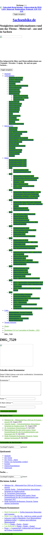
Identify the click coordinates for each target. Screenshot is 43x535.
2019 (10, 200)
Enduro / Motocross (16, 80)
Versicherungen (14, 154)
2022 (10, 168)
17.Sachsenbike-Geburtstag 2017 (24, 230)
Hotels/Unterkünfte (15, 134)
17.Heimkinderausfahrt (21, 220)
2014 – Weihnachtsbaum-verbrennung (26, 278)
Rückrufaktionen (15, 116)
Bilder (6, 158)
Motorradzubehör (15, 316)
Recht (11, 114)
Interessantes (8, 126)
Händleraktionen (14, 82)
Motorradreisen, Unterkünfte (19, 318)
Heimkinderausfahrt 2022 (22, 172)
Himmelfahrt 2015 (19, 258)
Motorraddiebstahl (15, 88)
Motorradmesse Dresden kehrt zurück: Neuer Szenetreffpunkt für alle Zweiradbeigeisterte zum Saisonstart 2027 (21, 432)
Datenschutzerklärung (12, 466)
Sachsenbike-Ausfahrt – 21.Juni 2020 (26, 196)
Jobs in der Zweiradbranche (18, 86)
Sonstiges (12, 148)
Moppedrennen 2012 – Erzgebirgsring (26, 298)
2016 (10, 238)
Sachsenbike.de (24, 20)
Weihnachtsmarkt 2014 (21, 268)
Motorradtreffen (14, 108)
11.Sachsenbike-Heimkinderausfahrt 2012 (27, 308)
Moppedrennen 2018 (20, 216)
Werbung (12, 122)
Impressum (8, 468)
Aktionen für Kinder (16, 78)
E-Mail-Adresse (6, 403)
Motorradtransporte (15, 142)
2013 (10, 280)
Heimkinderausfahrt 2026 (18, 160)
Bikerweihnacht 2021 (20, 184)
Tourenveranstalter (15, 152)
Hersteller (12, 84)
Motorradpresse (14, 94)
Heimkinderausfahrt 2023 (18, 166)
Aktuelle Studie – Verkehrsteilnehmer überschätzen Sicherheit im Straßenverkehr (22, 425)
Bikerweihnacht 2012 (20, 300)
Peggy (6, 528)
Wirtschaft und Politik (16, 124)
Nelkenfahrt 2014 (19, 276)
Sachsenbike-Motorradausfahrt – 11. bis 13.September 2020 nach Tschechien (27, 193)
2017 (10, 226)
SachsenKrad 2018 (19, 224)
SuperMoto (13, 118)
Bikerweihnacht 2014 (20, 272)
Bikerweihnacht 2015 (20, 256)
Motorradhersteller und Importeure (21, 314)
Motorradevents (14, 90)
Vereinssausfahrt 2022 (21, 170)
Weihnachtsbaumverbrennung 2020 (25, 198)
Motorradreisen (14, 102)
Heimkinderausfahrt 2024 (18, 164)
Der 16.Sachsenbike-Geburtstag (24, 236)
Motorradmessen (14, 92)
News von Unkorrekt (20, 96)
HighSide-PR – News (20, 98)
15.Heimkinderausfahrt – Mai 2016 (25, 242)
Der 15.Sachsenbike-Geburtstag (24, 248)
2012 (10, 292)
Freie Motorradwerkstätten (18, 132)
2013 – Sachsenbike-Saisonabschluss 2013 (28, 282)
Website (3, 407)
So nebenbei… (14, 120)
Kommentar (5, 380)
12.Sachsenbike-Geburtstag (22, 294)
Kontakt (7, 464)
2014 (10, 266)
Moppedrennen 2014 (20, 270)
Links (6, 310)
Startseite (7, 74)
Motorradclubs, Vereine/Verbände (20, 312)
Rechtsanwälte (14, 144)
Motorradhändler (15, 136)
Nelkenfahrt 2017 (19, 234)
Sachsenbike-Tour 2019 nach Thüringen (27, 202)
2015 (10, 250)
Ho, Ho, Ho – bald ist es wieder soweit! (28, 516)
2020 (10, 190)
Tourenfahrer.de (18, 100)
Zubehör (12, 156)
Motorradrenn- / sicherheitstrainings (21, 140)
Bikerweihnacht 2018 (20, 218)
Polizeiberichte (14, 112)
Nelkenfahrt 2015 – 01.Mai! (23, 260)
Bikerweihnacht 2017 (20, 232)
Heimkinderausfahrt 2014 (22, 274)
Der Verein (8, 458)
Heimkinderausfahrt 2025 (18, 162)
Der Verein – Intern (11, 460)
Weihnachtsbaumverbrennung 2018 (25, 222)
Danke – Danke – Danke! (19, 524)
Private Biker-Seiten (16, 320)
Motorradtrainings (15, 106)
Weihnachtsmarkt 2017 (21, 228)
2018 (10, 212)
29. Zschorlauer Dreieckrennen (15, 428)
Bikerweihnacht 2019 (20, 208)
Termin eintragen (10, 322)
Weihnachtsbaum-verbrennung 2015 (25, 262)
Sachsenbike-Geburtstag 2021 (23, 176)
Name (3, 399)
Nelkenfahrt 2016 (19, 244)
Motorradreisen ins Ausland (18, 138)
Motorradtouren (14, 110)
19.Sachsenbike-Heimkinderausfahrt (25, 178)
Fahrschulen (13, 130)
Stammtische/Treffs (15, 150)
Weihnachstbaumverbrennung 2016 (25, 246)
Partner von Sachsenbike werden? (16, 462)
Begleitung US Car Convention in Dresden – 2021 (22, 330)
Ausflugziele (13, 128)
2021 (10, 174)
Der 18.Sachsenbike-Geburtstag (24, 214)
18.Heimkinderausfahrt (21, 210)
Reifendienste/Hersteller (17, 146)
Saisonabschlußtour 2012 (22, 296)
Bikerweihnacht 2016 (20, 240)
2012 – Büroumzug (20, 302)
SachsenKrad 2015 (19, 264)
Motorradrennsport (15, 104)
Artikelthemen (9, 76)
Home (6, 326)
